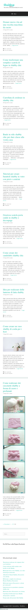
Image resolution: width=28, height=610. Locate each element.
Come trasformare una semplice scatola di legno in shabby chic (13, 62)
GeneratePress (16, 606)
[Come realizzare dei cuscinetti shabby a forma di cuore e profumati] (14, 493)
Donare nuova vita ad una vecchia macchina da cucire (12, 24)
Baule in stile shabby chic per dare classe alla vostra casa (13, 137)
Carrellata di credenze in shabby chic (14, 99)
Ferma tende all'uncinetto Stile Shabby (13, 598)
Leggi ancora (15, 45)
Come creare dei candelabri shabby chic (13, 254)
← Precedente (6, 524)
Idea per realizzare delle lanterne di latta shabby (13, 291)
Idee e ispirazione (7, 48)
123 (13, 524)
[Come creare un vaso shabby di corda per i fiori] (14, 351)
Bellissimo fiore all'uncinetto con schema (14, 591)
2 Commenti (6, 124)
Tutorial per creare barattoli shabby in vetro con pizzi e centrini (14, 176)
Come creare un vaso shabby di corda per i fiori (12, 329)
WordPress (22, 606)
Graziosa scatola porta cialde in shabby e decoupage (13, 217)
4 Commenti (6, 164)
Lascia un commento (8, 50)
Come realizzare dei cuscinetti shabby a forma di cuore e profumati (12, 386)
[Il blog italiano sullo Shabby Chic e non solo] (14, 5)
